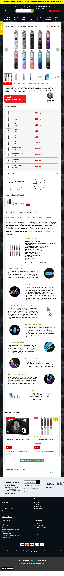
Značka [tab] (35, 212)
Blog (27, 6)
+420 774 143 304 (8, 508)
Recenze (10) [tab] (21, 212)
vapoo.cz (38, 502)
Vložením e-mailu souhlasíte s (31, 488)
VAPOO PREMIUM (12, 489)
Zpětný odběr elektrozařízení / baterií (11, 535)
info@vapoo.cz (42, 6)
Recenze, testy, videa (39, 529)
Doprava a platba (6, 524)
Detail (28, 204)
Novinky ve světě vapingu (40, 525)
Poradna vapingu (38, 523)
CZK (56, 6)
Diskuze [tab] (29, 212)
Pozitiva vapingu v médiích (40, 527)
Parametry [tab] (13, 212)
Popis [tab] (7, 212)
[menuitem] (7, 18)
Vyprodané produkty (7, 539)
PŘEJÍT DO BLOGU (39, 535)
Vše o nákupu (20, 6)
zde (16, 493)
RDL (49, 243)
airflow (32, 258)
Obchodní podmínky (7, 527)
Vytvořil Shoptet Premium (24, 560)
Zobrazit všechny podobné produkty (32, 460)
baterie (34, 88)
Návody (35, 531)
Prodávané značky (6, 531)
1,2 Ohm (8, 454)
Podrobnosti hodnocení (34, 83)
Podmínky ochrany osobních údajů (10, 529)
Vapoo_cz (38, 506)
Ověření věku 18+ (6, 533)
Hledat (32, 11)
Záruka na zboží (6, 526)
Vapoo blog (39, 508)
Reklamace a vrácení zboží (8, 522)
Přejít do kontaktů (8, 510)
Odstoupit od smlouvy (7, 568)
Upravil (40, 560)
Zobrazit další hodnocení (53, 472)
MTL (36, 243)
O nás (24, 8)
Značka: (44, 83)
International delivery (7, 537)
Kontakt (31, 8)
